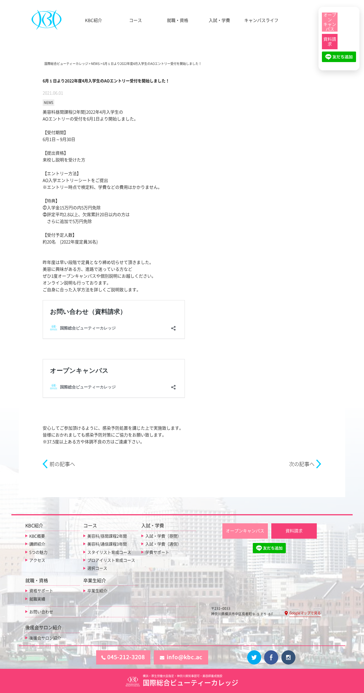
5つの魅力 (38, 552)
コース (135, 20)
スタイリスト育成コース (109, 552)
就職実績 (37, 599)
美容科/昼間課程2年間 (107, 536)
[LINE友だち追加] (339, 59)
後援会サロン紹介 (45, 638)
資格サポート (41, 591)
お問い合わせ (41, 612)
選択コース (97, 568)
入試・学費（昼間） (163, 536)
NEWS (48, 102)
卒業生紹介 (97, 591)
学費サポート (157, 552)
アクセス (37, 560)
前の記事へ (62, 464)
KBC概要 (37, 536)
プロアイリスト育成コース (111, 560)
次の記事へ (302, 464)
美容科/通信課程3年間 (107, 544)
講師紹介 (37, 544)
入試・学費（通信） (163, 544)
